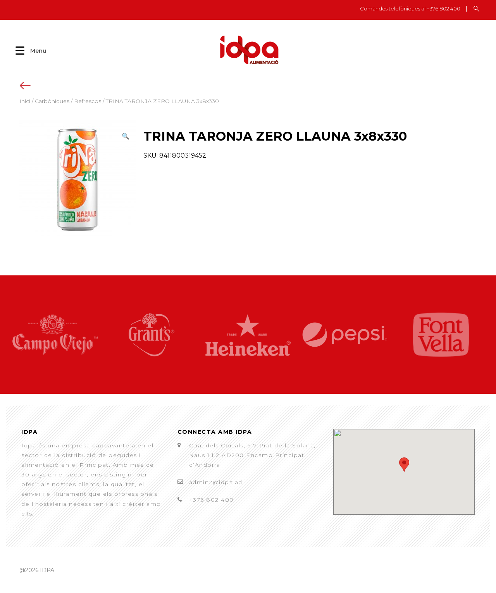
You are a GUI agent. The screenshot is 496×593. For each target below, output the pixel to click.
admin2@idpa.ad (216, 482)
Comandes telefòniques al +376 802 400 (410, 9)
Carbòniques (52, 101)
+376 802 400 (211, 499)
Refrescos (87, 101)
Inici (24, 101)
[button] (125, 136)
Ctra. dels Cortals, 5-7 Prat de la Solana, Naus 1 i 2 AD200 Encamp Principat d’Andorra (252, 455)
